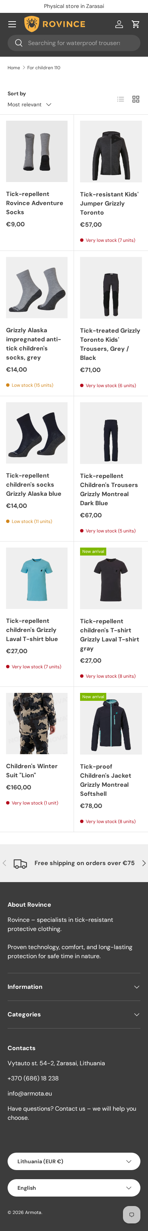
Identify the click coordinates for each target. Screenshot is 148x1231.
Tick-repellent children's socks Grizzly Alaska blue (33, 485)
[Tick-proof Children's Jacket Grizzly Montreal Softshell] (111, 724)
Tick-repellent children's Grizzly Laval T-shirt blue (32, 630)
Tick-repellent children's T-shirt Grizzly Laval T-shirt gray (109, 634)
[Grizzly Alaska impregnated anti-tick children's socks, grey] (37, 287)
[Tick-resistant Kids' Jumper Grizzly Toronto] (111, 151)
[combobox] (74, 43)
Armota (33, 1212)
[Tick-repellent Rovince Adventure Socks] (37, 151)
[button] (136, 24)
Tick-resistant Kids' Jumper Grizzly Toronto (109, 203)
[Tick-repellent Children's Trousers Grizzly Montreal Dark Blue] (111, 433)
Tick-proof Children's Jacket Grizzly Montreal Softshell (105, 780)
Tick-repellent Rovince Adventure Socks (34, 203)
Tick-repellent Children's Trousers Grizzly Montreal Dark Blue (109, 489)
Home (14, 68)
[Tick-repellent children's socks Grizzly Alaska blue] (37, 433)
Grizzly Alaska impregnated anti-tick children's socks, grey (33, 343)
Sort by (17, 93)
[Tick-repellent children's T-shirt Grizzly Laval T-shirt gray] (111, 578)
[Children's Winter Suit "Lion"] (37, 723)
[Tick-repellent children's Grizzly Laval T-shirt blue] (37, 578)
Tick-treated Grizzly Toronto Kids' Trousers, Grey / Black (110, 344)
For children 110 (43, 68)
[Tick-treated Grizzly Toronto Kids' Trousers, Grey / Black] (111, 288)
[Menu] (12, 24)
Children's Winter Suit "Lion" (32, 770)
